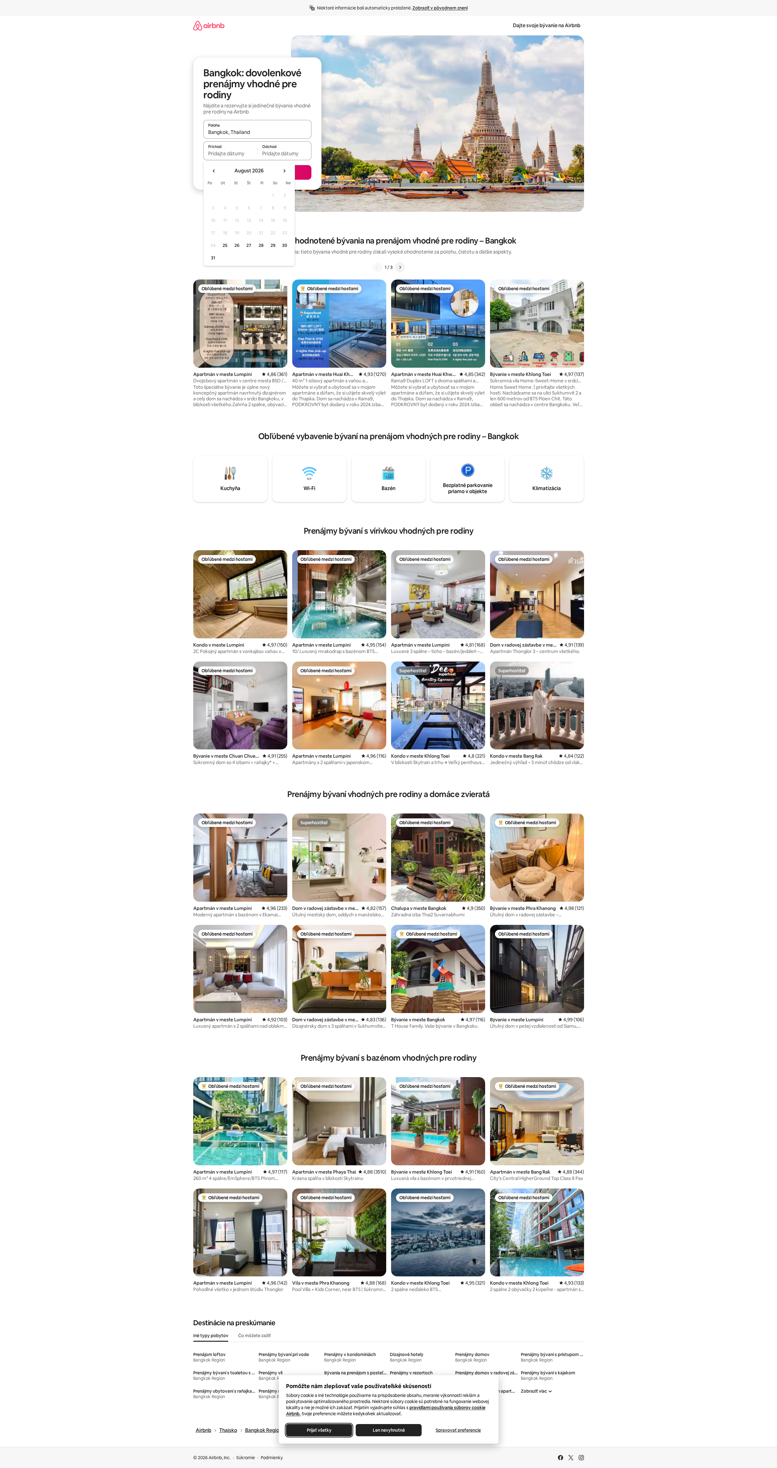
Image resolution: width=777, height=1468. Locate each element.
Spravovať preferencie (458, 1430)
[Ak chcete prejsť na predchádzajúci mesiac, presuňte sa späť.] (214, 171)
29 (272, 245)
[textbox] (230, 153)
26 (236, 245)
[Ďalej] (400, 267)
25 (225, 245)
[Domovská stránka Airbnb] (208, 25)
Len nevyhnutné (388, 1430)
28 (261, 245)
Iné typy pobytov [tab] (210, 1335)
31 (213, 258)
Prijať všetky (319, 1430)
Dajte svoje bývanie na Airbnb (546, 25)
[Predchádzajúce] (377, 267)
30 (284, 245)
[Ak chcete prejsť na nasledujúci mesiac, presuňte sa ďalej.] (284, 171)
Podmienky (272, 1457)
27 (248, 245)
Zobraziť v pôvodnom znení (440, 8)
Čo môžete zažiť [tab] (254, 1335)
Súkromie (245, 1457)
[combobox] (257, 132)
